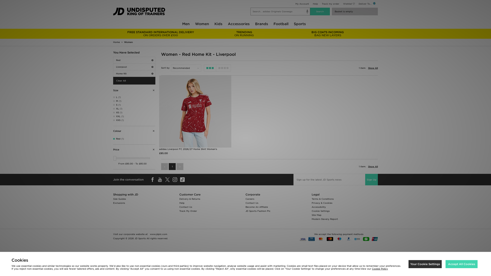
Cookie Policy (380, 268)
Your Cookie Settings (425, 264)
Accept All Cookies (461, 264)
